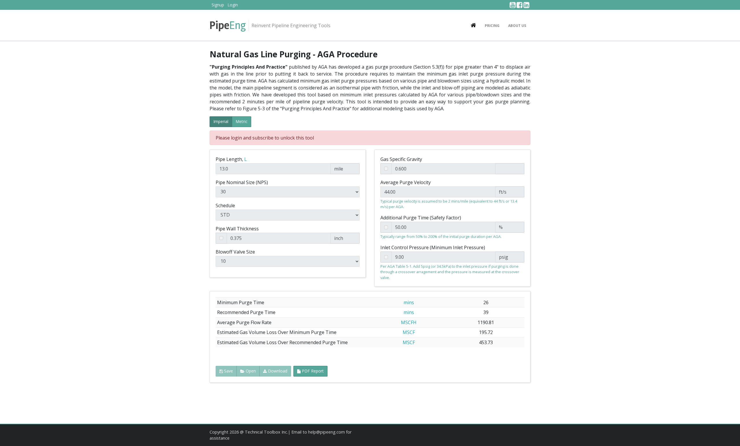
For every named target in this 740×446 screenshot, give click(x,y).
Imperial (220, 121)
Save (228, 371)
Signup (218, 5)
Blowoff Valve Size (235, 252)
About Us (517, 25)
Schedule (225, 205)
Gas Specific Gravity (401, 159)
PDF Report (312, 371)
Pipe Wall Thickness (237, 228)
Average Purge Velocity (405, 182)
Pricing (492, 25)
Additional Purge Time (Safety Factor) (420, 217)
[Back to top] (729, 435)
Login (233, 5)
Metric (241, 121)
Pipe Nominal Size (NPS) (242, 182)
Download (277, 371)
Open (250, 371)
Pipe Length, (231, 159)
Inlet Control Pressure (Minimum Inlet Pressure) (432, 247)
